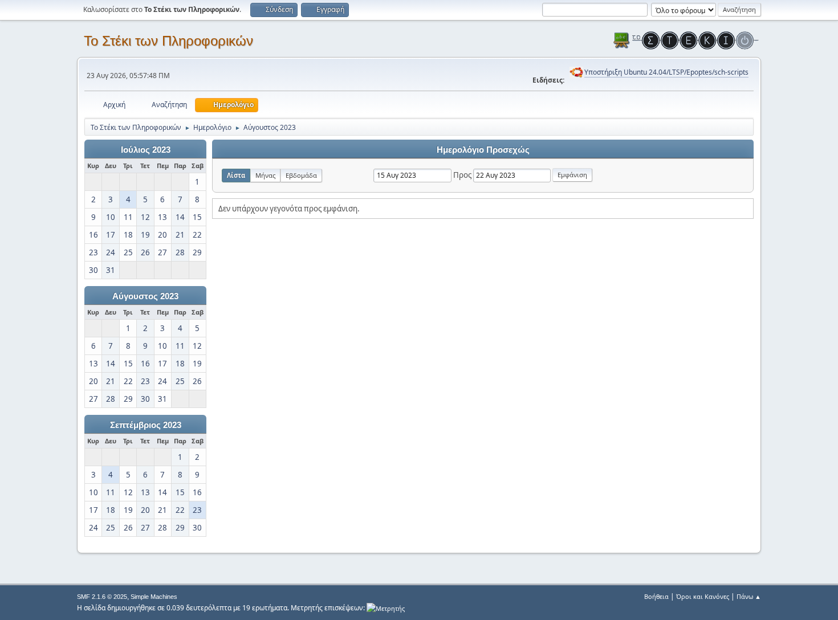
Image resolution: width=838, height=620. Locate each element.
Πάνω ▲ (749, 596)
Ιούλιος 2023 (145, 149)
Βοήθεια (656, 596)
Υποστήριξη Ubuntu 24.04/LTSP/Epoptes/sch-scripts (666, 72)
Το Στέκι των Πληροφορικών (168, 40)
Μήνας (265, 175)
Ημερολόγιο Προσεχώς (483, 149)
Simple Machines (154, 596)
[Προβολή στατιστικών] (386, 607)
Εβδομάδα (301, 175)
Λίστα (236, 175)
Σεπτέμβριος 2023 (145, 425)
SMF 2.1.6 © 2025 (102, 596)
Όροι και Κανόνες (702, 596)
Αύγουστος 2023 (145, 296)
